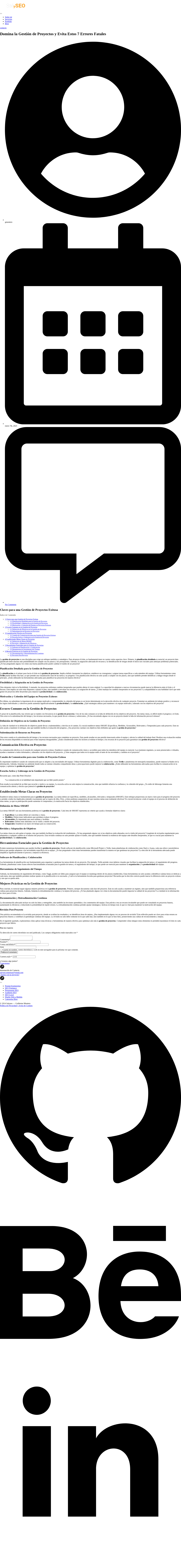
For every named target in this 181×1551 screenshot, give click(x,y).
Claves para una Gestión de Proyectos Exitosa (21, 619)
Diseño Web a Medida (13, 997)
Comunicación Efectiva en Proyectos (18, 633)
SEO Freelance (11, 988)
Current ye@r (6, 957)
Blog (7, 24)
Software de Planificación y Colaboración (25, 647)
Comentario (5, 940)
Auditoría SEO (11, 993)
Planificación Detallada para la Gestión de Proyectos (28, 621)
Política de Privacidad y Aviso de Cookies (16, 1006)
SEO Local (9, 995)
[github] (90, 1187)
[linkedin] (90, 1550)
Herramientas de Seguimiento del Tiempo (25, 649)
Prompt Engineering (13, 986)
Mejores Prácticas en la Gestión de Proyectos (21, 651)
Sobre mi (8, 17)
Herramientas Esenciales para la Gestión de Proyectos (24, 645)
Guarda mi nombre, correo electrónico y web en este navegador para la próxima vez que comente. (40, 950)
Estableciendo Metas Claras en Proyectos (20, 639)
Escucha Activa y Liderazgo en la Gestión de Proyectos (29, 637)
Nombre (3, 942)
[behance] (90, 1368)
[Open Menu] (1, 13)
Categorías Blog (11, 999)
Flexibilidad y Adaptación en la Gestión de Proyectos (29, 623)
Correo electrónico (7, 944)
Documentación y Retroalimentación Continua (27, 653)
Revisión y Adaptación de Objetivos (23, 643)
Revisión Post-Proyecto (19, 655)
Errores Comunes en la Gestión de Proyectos (21, 627)
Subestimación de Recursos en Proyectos (24, 631)
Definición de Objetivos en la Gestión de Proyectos (28, 629)
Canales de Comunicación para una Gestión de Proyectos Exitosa (33, 635)
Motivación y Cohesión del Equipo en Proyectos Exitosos (30, 625)
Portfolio (8, 21)
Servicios (8, 19)
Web (2, 947)
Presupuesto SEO (12, 990)
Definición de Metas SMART (21, 641)
